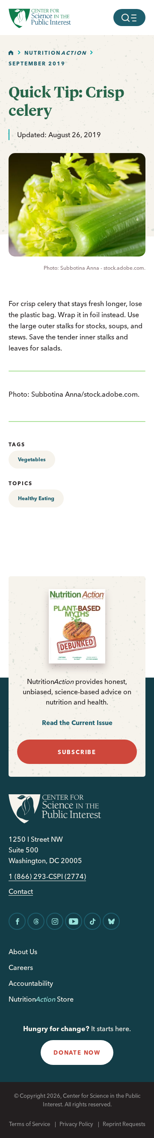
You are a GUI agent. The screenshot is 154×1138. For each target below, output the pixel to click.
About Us (23, 951)
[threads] (35, 921)
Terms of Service (29, 1123)
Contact (21, 891)
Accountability (31, 983)
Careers (21, 967)
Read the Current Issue (77, 722)
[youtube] (73, 921)
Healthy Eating (36, 498)
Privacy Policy (76, 1123)
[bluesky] (111, 921)
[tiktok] (92, 921)
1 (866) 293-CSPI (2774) (47, 877)
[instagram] (54, 921)
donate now (77, 1052)
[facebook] (17, 921)
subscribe (77, 752)
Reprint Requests (124, 1123)
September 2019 (37, 63)
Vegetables (32, 459)
